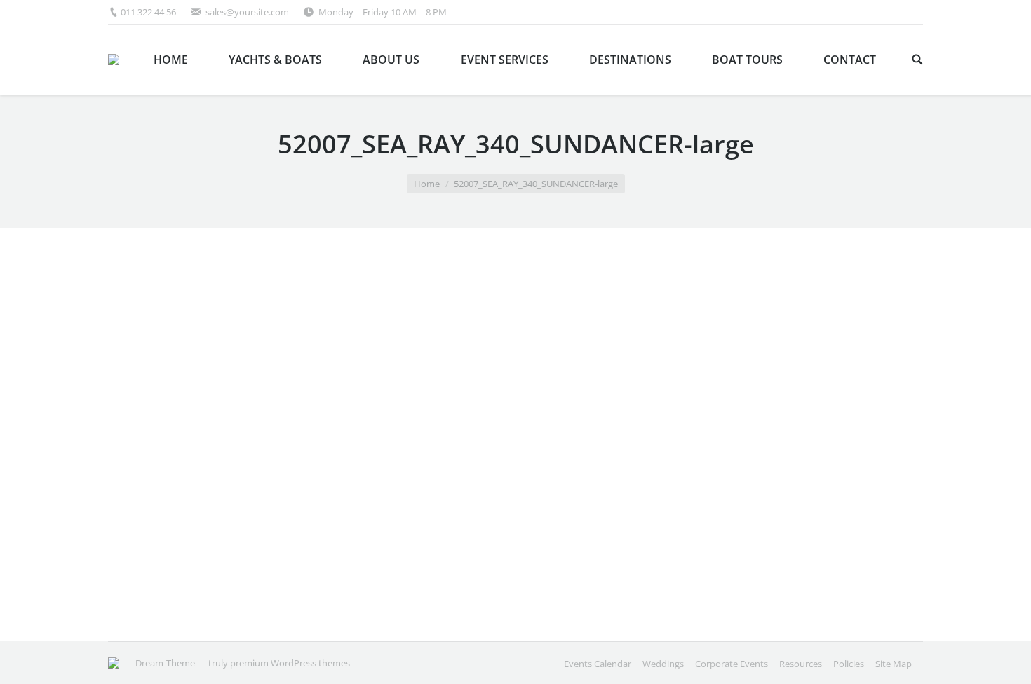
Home (427, 183)
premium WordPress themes (290, 663)
